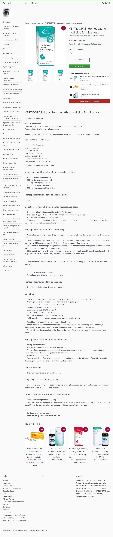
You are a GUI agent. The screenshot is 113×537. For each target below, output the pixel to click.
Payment (6, 504)
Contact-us (7, 486)
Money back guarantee (12, 488)
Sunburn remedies (9, 255)
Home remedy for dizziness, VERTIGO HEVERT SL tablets (94, 85)
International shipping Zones (14, 515)
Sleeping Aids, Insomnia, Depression (11, 245)
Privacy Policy (8, 499)
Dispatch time (8, 491)
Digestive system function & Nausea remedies (12, 124)
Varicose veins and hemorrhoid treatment (10, 260)
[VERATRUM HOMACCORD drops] (100, 436)
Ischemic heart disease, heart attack (10, 180)
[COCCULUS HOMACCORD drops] (56, 436)
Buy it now (79, 66)
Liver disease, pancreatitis (11, 192)
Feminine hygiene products (12, 102)
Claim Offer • (89, 101)
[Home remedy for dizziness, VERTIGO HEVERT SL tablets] (34, 436)
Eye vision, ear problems (11, 94)
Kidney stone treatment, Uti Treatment (12, 187)
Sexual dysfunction (9, 239)
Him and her (7, 134)
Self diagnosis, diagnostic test (11, 234)
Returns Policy (8, 496)
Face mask (6, 98)
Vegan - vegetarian (9, 67)
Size (70, 50)
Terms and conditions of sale (14, 502)
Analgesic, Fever (8, 154)
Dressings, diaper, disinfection (8, 79)
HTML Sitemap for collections (14, 521)
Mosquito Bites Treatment (11, 205)
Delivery (6, 510)
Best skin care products (10, 40)
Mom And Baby (8, 58)
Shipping (82, 44)
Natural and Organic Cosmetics (9, 34)
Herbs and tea (7, 53)
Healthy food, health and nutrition (11, 72)
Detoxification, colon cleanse (12, 89)
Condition (6, 507)
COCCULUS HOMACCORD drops (89, 94)
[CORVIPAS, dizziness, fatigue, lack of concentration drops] (78, 436)
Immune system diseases (11, 174)
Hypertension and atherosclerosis (9, 169)
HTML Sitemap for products (14, 518)
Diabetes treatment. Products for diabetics (10, 117)
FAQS (5, 494)
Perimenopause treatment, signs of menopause (11, 220)
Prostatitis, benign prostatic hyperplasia (12, 227)
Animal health (7, 266)
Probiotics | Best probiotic (11, 85)
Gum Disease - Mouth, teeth (12, 107)
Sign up (34, 3)
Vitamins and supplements (11, 62)
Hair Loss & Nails (8, 129)
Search (5, 480)
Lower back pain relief (10, 196)
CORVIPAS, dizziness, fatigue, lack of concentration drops (78, 451)
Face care (6, 44)
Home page (6, 22)
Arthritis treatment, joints (11, 111)
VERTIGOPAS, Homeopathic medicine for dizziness (94, 76)
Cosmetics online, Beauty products (11, 28)
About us (6, 483)
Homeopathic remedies (10, 158)
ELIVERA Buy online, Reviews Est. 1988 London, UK (31, 530)
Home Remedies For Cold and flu (11, 144)
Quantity (81, 50)
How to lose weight (9, 163)
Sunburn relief (7, 250)
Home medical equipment (11, 138)
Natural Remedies (9, 214)
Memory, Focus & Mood (10, 201)
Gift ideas (6, 49)
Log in (27, 3)
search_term (8, 512)
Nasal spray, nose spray (11, 210)
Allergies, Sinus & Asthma (11, 149)
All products (7, 270)
